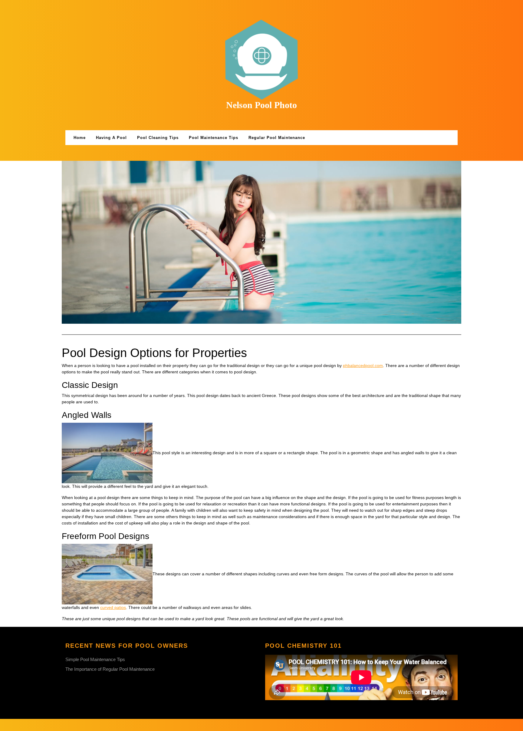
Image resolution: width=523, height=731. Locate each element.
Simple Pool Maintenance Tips (95, 659)
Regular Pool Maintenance (276, 137)
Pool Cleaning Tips (158, 137)
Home (80, 137)
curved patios (113, 607)
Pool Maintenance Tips (213, 137)
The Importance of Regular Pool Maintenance (110, 669)
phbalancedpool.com (363, 365)
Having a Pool (111, 137)
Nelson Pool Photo (261, 105)
